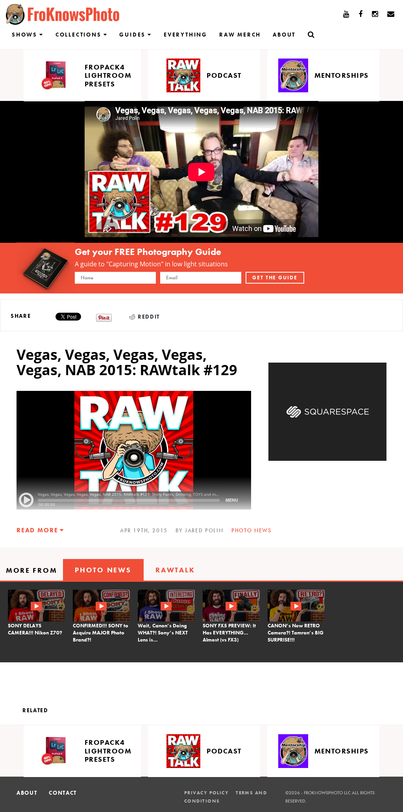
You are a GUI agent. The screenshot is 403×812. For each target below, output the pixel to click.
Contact (63, 792)
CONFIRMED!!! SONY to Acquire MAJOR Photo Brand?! (100, 632)
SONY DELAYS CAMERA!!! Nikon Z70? (35, 629)
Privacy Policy (206, 793)
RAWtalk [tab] (175, 569)
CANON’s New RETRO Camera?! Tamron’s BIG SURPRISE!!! (296, 632)
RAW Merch (240, 34)
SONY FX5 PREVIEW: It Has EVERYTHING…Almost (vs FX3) (229, 632)
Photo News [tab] (103, 569)
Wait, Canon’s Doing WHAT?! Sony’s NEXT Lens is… (163, 632)
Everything (185, 34)
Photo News (251, 530)
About (284, 34)
